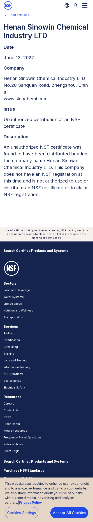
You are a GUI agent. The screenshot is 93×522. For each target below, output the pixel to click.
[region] (46, 500)
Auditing (9, 333)
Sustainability (12, 380)
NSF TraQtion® (13, 374)
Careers (9, 403)
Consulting (11, 347)
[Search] (75, 5)
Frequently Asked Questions (23, 437)
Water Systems (14, 297)
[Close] (88, 484)
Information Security (17, 367)
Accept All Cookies (69, 512)
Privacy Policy (30, 502)
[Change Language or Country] (66, 5)
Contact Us (11, 410)
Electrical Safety (14, 387)
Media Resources (15, 430)
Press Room (12, 424)
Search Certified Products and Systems (36, 251)
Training (9, 353)
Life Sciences (13, 303)
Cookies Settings (21, 512)
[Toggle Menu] (84, 5)
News (7, 417)
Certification (12, 340)
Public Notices (19, 14)
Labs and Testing (15, 360)
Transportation (13, 317)
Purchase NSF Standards (24, 470)
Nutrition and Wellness (18, 310)
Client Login (11, 451)
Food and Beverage (17, 290)
